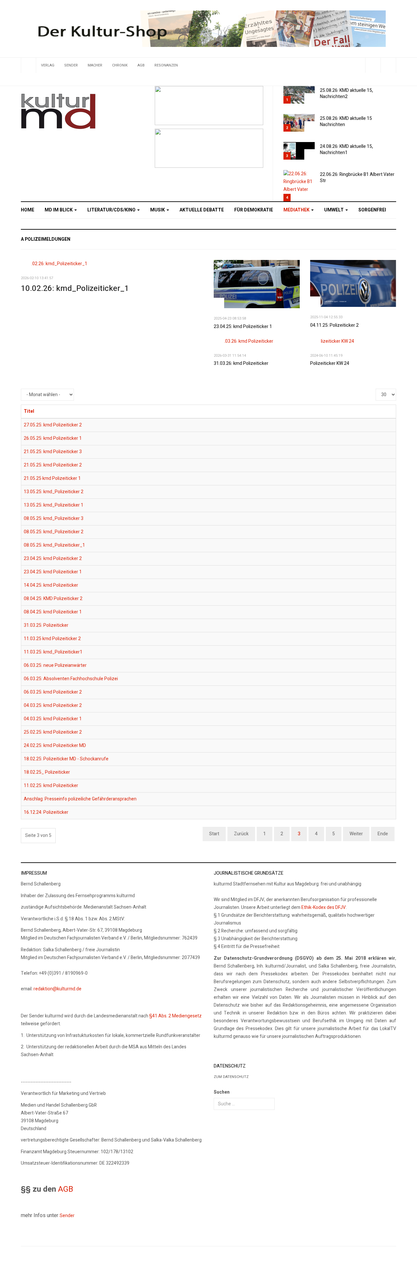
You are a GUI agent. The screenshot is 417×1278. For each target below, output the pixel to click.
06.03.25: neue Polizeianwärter (55, 665)
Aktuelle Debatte (202, 210)
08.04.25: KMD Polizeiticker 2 (53, 598)
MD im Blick (59, 210)
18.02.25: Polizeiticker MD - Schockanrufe (66, 758)
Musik (158, 210)
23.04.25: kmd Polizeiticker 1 (243, 326)
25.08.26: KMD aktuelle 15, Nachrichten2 (346, 93)
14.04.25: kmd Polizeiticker (51, 585)
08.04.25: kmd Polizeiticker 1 (53, 612)
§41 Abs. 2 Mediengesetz (175, 1015)
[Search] (388, 65)
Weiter (356, 833)
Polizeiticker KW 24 (329, 363)
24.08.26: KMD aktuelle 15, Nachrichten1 (346, 149)
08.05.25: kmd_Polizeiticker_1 (54, 545)
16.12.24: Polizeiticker (46, 812)
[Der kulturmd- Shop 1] (208, 28)
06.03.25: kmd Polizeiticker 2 (53, 692)
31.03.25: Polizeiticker (46, 625)
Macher (95, 65)
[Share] (373, 65)
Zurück (241, 833)
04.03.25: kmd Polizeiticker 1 (53, 718)
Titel (29, 411)
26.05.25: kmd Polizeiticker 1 (53, 438)
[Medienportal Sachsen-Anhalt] (209, 105)
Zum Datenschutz (231, 1077)
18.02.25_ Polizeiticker (47, 772)
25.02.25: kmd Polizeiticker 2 (53, 732)
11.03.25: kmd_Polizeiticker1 (53, 652)
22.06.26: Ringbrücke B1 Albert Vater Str (357, 177)
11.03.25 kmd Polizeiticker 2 (52, 638)
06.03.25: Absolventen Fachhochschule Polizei (71, 678)
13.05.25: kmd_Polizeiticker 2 (53, 491)
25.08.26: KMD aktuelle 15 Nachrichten (346, 121)
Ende (383, 833)
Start (214, 833)
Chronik (120, 65)
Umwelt (334, 210)
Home (27, 210)
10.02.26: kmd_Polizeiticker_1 (75, 288)
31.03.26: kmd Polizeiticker (241, 363)
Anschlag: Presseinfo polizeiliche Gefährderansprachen (80, 799)
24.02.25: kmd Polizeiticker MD (55, 745)
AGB (141, 65)
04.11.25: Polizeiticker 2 (334, 325)
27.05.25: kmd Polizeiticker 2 (53, 425)
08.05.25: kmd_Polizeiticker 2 (53, 531)
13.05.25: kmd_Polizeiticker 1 (53, 505)
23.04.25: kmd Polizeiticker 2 (53, 558)
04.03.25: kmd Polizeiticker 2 (53, 705)
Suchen (222, 1092)
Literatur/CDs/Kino (112, 210)
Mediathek (296, 210)
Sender (71, 65)
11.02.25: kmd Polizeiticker (51, 785)
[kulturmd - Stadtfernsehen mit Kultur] (58, 111)
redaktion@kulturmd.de (57, 988)
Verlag (47, 65)
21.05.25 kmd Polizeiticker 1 (52, 478)
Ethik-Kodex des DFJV (323, 907)
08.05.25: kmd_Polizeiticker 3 (53, 518)
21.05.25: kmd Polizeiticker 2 (53, 465)
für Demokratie (253, 210)
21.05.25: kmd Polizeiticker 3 (53, 451)
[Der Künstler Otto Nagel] (209, 148)
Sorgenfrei (372, 210)
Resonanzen (166, 65)
